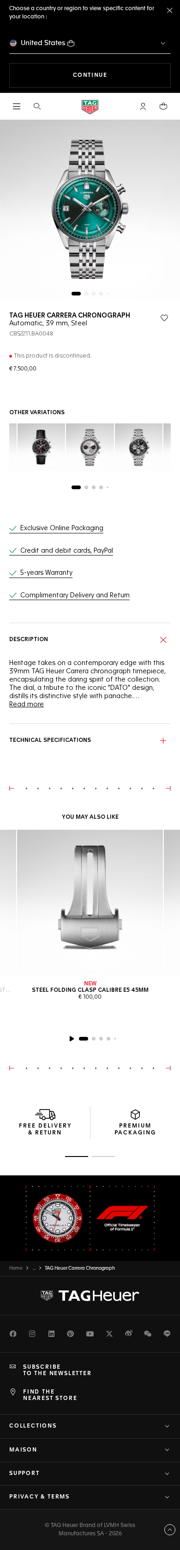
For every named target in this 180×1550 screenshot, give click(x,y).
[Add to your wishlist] (164, 318)
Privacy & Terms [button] (39, 1497)
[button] (143, 106)
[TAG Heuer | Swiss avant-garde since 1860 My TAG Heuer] (90, 1295)
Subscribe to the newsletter (57, 1370)
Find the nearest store (50, 1395)
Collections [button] (33, 1426)
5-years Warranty (46, 573)
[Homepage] (90, 106)
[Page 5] (107, 294)
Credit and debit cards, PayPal (66, 551)
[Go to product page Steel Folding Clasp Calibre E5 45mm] (90, 902)
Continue (122, 75)
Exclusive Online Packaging (61, 528)
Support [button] (24, 1473)
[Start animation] (71, 1038)
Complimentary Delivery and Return (75, 595)
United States (43, 43)
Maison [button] (23, 1450)
